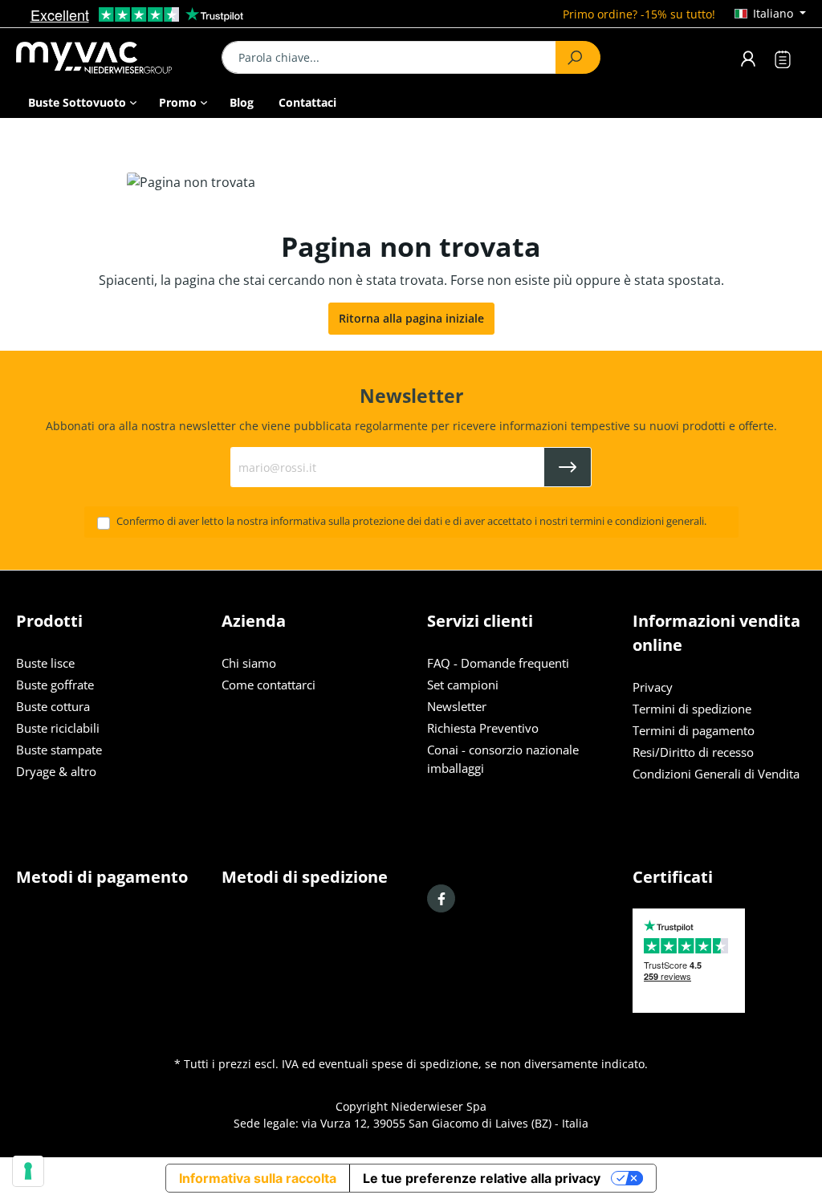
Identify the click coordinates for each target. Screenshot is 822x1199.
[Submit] (567, 467)
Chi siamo (249, 663)
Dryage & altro (56, 771)
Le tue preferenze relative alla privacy (481, 1178)
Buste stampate (59, 750)
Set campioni (462, 685)
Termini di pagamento (694, 730)
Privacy (653, 687)
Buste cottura (53, 706)
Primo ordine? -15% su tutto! (639, 14)
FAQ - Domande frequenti (498, 663)
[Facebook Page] (441, 898)
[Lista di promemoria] (782, 61)
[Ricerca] (577, 57)
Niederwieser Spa (438, 1106)
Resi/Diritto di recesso (693, 752)
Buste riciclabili (58, 728)
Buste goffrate (55, 685)
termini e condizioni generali (637, 521)
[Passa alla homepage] (102, 58)
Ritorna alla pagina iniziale (411, 318)
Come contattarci (268, 685)
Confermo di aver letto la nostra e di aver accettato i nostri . (411, 521)
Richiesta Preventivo (483, 728)
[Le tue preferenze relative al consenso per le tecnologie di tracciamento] (28, 1171)
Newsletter (456, 706)
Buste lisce (45, 663)
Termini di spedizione (692, 709)
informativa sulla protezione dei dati (356, 521)
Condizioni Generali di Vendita (716, 774)
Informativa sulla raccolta (257, 1178)
